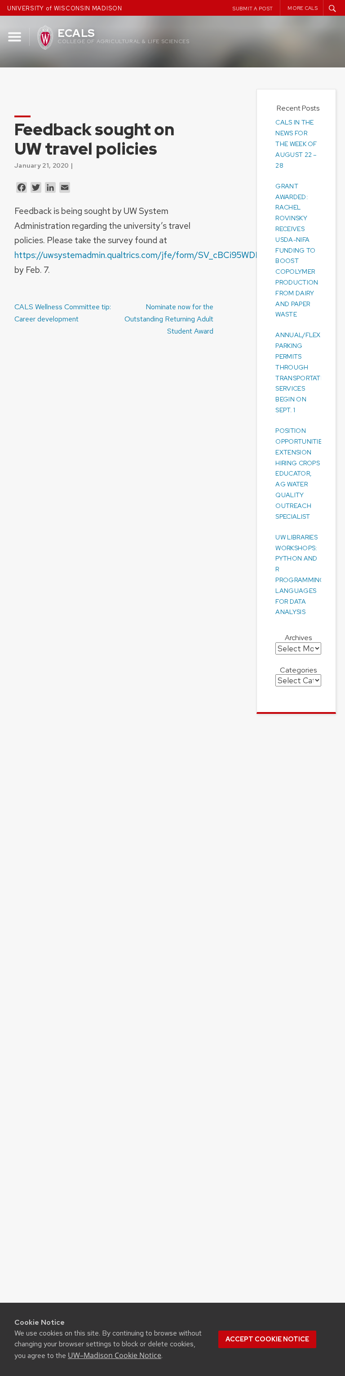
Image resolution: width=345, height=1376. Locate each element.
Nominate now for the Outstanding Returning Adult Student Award (168, 319)
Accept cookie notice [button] (267, 1339)
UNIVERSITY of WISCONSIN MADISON (64, 8)
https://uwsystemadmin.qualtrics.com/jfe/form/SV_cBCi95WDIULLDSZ (152, 255)
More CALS (303, 8)
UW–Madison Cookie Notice (114, 1355)
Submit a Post (253, 8)
